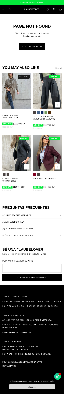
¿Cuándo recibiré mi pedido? (16, 215)
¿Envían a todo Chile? (13, 222)
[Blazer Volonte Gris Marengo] (16, 153)
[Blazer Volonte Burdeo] (47, 153)
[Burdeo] (34, 175)
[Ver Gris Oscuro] (8, 175)
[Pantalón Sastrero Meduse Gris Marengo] (47, 91)
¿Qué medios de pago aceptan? (17, 229)
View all (58, 68)
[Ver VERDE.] (46, 112)
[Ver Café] (49, 112)
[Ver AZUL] (38, 112)
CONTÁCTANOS (9, 366)
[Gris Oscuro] (34, 112)
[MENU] (3, 9)
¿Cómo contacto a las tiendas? (18, 235)
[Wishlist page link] (47, 9)
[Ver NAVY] (42, 112)
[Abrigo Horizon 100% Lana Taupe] (16, 91)
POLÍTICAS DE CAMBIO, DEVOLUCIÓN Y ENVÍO (22, 362)
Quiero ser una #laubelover (32, 277)
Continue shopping (32, 46)
